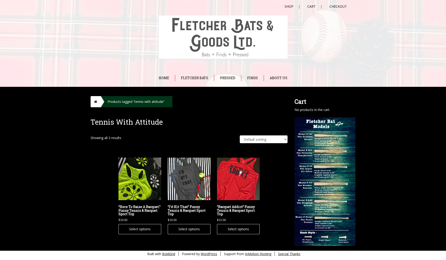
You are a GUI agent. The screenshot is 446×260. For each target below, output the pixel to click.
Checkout (338, 6)
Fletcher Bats (194, 78)
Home (164, 78)
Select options (140, 229)
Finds (252, 78)
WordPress (209, 254)
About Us (278, 78)
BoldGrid (168, 254)
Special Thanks (289, 254)
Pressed (227, 78)
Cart (311, 6)
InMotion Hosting (258, 254)
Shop (289, 6)
